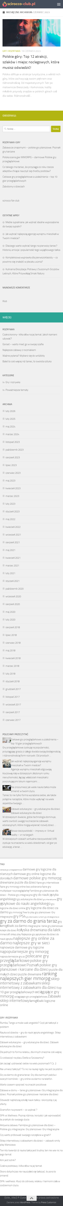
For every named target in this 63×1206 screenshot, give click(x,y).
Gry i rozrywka (11, 51)
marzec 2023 (12, 496)
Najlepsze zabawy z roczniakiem (19, 350)
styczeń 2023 (12, 511)
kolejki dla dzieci (8, 930)
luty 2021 (10, 573)
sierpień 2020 (13, 604)
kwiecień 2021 (13, 557)
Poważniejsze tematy (17, 389)
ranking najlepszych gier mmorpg (28, 976)
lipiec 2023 (11, 465)
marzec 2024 (12, 434)
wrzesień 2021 (13, 534)
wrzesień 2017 (13, 704)
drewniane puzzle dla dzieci (18, 882)
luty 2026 (10, 411)
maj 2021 (10, 550)
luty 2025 (10, 418)
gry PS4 (19, 916)
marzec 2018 (12, 665)
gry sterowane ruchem (35, 917)
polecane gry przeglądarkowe (24, 958)
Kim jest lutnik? (8, 1160)
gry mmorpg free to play (21, 912)
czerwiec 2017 (13, 720)
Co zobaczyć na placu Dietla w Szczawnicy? (22, 1057)
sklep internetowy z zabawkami (29, 981)
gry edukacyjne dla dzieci (30, 899)
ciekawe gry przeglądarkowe (11, 870)
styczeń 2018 (12, 681)
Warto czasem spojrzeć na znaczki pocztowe (23, 1084)
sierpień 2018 (13, 627)
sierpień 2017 (13, 712)
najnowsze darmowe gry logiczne (22, 947)
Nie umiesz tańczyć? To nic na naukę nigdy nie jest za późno (31, 1069)
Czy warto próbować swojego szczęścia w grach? (25, 1135)
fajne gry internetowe (48, 882)
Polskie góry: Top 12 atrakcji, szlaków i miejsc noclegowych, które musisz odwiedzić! (31, 62)
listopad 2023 (13, 442)
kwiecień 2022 (13, 526)
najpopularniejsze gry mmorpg (24, 951)
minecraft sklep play (10, 934)
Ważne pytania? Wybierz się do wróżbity (24, 355)
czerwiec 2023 (13, 472)
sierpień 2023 (13, 457)
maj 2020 (10, 611)
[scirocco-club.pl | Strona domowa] (25, 4)
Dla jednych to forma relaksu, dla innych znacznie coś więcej (31, 1052)
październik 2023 (15, 449)
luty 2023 (10, 503)
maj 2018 (10, 650)
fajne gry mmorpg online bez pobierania (20, 886)
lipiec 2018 (11, 635)
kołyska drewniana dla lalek (38, 930)
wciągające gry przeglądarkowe (30, 996)
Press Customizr (48, 1202)
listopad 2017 (13, 696)
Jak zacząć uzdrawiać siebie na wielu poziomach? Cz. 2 (28, 1063)
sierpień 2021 (13, 542)
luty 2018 (10, 673)
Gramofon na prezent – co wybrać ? (18, 1109)
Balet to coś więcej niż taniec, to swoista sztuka (27, 361)
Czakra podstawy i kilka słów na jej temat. (21, 1165)
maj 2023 (10, 480)
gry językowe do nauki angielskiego (31, 901)
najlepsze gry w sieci (31, 942)
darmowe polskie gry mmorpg (37, 878)
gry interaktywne (49, 899)
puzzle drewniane (29, 974)
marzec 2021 (12, 565)
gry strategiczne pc (52, 917)
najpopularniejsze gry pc (12, 956)
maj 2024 (10, 426)
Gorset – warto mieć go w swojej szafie (23, 344)
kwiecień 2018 (13, 658)
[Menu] (59, 4)
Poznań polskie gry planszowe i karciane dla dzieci (28, 967)
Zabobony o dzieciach (14, 186)
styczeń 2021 (12, 581)
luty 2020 (10, 619)
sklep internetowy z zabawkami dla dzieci (28, 985)
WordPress (25, 1202)
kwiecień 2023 (13, 488)
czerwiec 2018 (13, 642)
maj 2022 (10, 519)
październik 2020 (15, 588)
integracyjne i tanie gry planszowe (45, 925)
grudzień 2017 (13, 689)
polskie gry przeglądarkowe (24, 962)
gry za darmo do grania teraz (28, 921)
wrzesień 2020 (13, 596)
